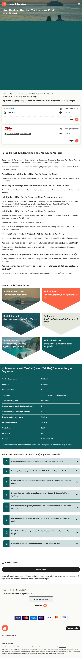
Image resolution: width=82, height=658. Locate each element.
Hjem (4, 94)
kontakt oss (62, 647)
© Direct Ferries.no (7, 643)
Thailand (21, 94)
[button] (41, 461)
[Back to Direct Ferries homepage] (14, 4)
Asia (11, 94)
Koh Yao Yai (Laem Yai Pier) (39, 94)
